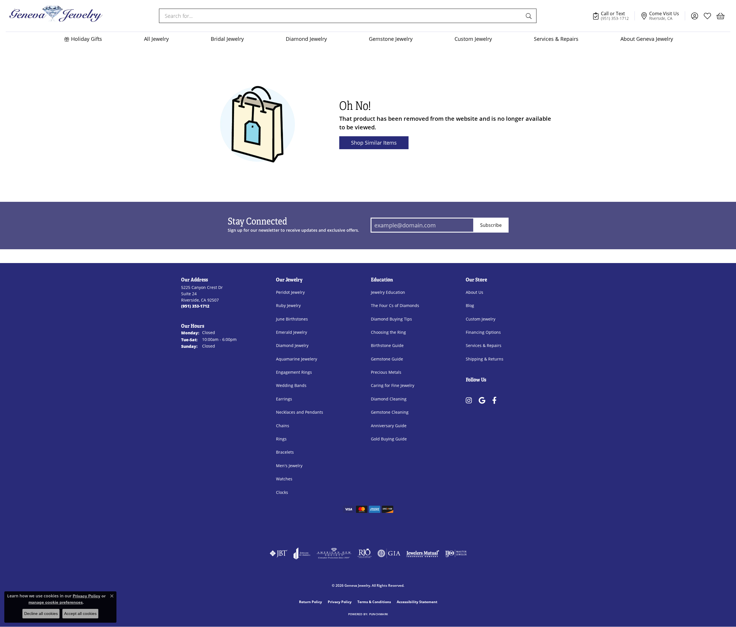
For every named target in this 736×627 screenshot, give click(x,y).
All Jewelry (156, 39)
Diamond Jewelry (306, 39)
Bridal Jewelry (227, 39)
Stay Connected (257, 221)
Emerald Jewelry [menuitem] (291, 332)
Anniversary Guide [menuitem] (389, 425)
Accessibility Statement (417, 601)
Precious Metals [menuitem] (386, 372)
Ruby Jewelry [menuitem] (288, 305)
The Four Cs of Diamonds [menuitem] (395, 305)
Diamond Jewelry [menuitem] (292, 345)
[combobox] (341, 16)
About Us (474, 292)
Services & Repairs (556, 39)
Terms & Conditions (374, 601)
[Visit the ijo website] (456, 553)
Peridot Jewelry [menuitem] (290, 292)
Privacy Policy (340, 601)
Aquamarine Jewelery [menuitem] (296, 359)
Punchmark (378, 614)
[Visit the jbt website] (278, 553)
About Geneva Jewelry (646, 39)
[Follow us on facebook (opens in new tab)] (494, 400)
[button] (694, 16)
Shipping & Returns (484, 359)
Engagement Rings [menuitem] (294, 372)
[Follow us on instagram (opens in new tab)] (469, 400)
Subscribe (491, 225)
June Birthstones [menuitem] (292, 319)
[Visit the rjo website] (364, 553)
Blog (470, 305)
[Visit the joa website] (302, 553)
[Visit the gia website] (388, 553)
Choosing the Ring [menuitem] (388, 332)
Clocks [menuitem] (282, 492)
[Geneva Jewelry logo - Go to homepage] (56, 16)
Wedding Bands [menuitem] (291, 385)
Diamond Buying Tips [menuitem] (391, 319)
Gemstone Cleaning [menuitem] (390, 412)
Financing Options (483, 332)
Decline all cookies (41, 613)
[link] (613, 16)
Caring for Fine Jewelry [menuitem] (392, 385)
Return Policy (310, 601)
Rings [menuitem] (281, 439)
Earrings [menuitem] (284, 399)
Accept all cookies (80, 613)
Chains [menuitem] (282, 425)
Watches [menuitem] (284, 479)
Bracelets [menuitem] (285, 452)
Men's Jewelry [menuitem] (289, 465)
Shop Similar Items (374, 142)
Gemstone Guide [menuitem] (387, 359)
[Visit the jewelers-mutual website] (422, 553)
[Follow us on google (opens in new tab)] (482, 400)
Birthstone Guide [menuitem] (387, 345)
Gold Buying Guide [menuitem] (389, 439)
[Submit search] (529, 16)
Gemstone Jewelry (391, 39)
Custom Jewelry (473, 39)
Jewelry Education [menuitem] (388, 292)
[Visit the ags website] (334, 553)
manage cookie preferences (55, 602)
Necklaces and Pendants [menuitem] (299, 412)
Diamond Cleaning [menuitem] (389, 399)
